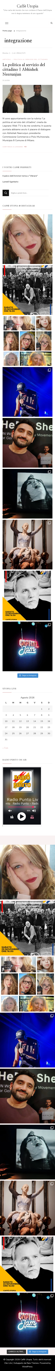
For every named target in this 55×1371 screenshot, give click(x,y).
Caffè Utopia (27, 6)
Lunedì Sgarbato (10, 181)
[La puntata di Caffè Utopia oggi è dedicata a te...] (27, 290)
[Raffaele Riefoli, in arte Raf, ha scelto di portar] (27, 392)
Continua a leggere (13, 147)
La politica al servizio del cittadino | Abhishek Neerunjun (24, 69)
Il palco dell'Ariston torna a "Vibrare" (20, 175)
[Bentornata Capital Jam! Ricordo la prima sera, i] (27, 646)
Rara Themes (33, 1363)
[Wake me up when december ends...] (27, 239)
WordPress (27, 1366)
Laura (7, 80)
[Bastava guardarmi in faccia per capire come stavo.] (27, 341)
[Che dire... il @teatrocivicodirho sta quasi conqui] (27, 494)
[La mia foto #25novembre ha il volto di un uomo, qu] (27, 443)
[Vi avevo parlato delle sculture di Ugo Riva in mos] (27, 544)
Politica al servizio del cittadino (31, 59)
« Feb (5, 748)
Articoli (7, 59)
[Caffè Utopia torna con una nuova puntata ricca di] (27, 595)
